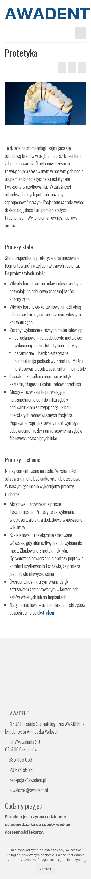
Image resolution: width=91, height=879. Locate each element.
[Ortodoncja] (62, 67)
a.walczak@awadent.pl (28, 790)
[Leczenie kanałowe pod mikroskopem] (82, 67)
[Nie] (85, 861)
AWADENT (45, 13)
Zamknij (45, 869)
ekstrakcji (45, 612)
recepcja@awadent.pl (27, 779)
